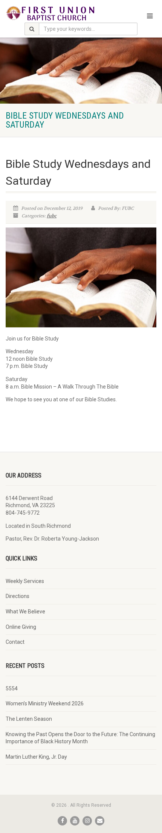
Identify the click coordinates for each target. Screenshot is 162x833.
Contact (15, 642)
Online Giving (21, 627)
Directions (17, 596)
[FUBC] (54, 13)
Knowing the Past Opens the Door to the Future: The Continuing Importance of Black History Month (80, 738)
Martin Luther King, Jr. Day (36, 757)
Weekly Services (25, 581)
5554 (12, 688)
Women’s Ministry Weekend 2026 (45, 703)
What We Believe (25, 612)
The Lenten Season (29, 719)
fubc (52, 216)
